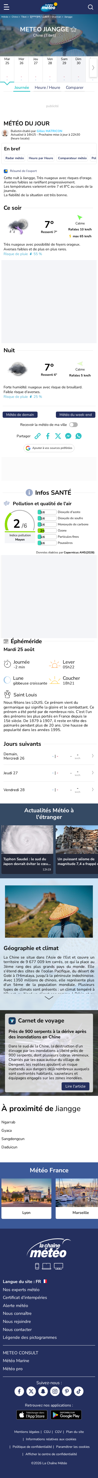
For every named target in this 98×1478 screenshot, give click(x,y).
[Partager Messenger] (68, 436)
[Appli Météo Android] (66, 1415)
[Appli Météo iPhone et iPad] (31, 1415)
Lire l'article (75, 1086)
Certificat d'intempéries (25, 1297)
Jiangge (68, 17)
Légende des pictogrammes (30, 1337)
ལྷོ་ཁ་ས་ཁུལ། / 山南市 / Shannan (45, 17)
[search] (90, 7)
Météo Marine (16, 1361)
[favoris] (73, 29)
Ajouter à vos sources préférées (52, 448)
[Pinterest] (67, 1391)
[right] (93, 67)
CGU (47, 1432)
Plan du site (75, 1432)
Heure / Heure (47, 87)
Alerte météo (15, 1305)
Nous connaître (17, 1313)
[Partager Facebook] (48, 436)
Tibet (24, 17)
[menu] (7, 7)
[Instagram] (55, 1391)
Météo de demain (20, 414)
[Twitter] (31, 1391)
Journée (22, 87)
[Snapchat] (43, 1391)
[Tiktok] (78, 1391)
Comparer (74, 87)
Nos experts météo (21, 1290)
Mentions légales (26, 1432)
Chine (15, 17)
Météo (4, 17)
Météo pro (13, 1369)
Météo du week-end (75, 414)
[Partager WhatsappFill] (78, 436)
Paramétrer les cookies (73, 1447)
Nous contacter (17, 1329)
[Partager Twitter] (58, 436)
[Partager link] (37, 436)
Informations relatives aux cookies (51, 1439)
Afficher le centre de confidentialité (51, 1454)
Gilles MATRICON (49, 131)
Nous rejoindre (17, 1321)
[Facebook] (19, 1391)
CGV (58, 1432)
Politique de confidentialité (32, 1447)
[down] (49, 998)
